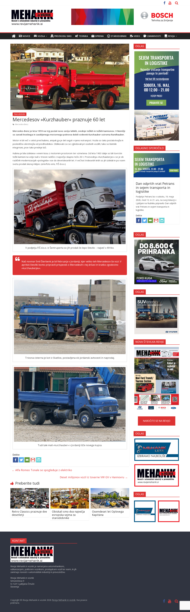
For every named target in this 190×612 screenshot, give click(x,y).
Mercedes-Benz (21, 124)
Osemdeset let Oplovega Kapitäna (108, 513)
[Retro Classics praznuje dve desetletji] (29, 490)
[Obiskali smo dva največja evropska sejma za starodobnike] (69, 490)
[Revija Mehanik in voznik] (13, 36)
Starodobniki (19, 114)
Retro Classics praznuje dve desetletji (29, 513)
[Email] (27, 459)
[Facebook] (15, 459)
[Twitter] (21, 459)
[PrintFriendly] (38, 459)
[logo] (32, 547)
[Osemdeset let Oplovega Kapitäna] (110, 490)
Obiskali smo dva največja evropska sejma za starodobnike (68, 515)
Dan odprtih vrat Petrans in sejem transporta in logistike (155, 187)
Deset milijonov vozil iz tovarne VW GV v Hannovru (94, 477)
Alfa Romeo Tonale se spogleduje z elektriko (42, 470)
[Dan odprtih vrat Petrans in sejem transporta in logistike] (157, 154)
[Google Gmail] (32, 459)
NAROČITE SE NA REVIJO (156, 420)
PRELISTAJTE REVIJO (156, 378)
